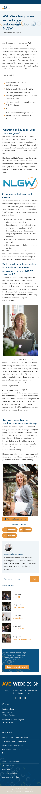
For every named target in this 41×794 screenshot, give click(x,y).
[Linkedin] (25, 698)
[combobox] (16, 579)
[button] (10, 529)
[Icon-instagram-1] (20, 698)
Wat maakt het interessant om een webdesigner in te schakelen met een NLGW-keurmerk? (21, 96)
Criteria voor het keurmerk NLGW (19, 89)
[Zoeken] (34, 579)
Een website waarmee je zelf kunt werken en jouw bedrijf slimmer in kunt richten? (20, 115)
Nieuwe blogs (11, 109)
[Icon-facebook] (16, 698)
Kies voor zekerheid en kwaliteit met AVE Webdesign (20, 103)
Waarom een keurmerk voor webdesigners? (17, 83)
